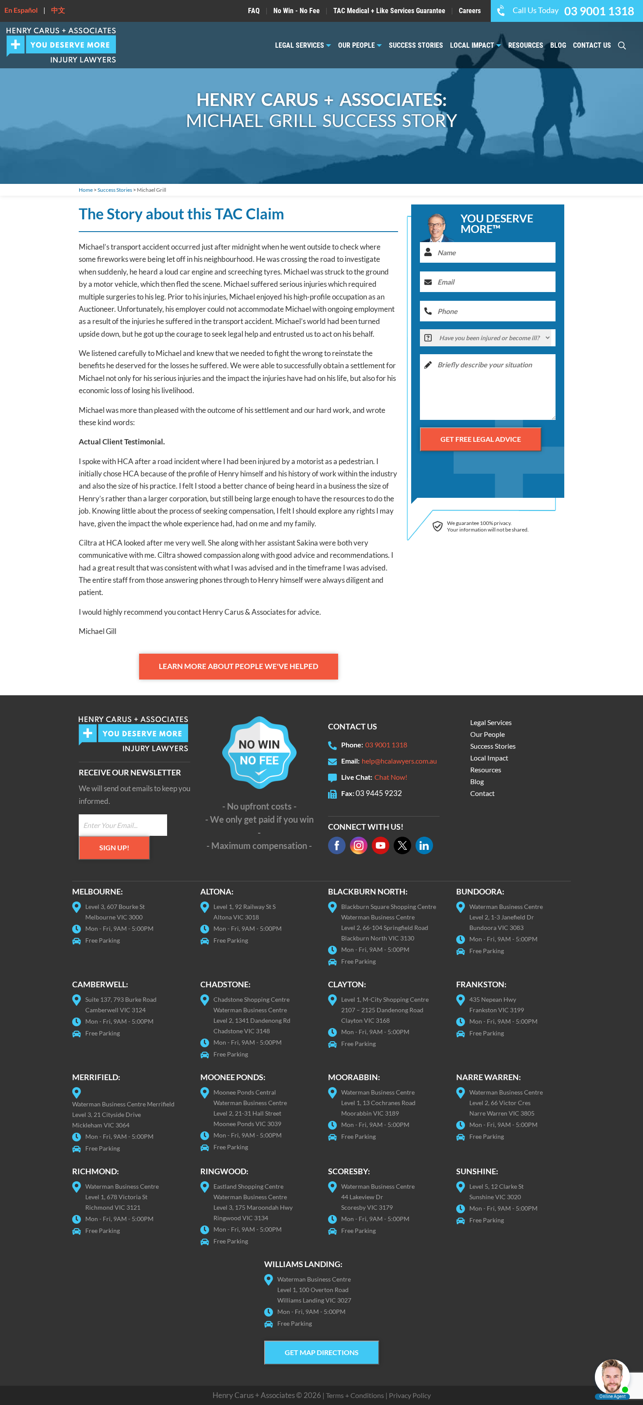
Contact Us (592, 45)
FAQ (254, 11)
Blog (558, 45)
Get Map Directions (322, 1352)
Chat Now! (390, 777)
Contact (482, 793)
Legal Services (299, 45)
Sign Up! (114, 847)
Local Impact (472, 45)
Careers (470, 11)
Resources (525, 45)
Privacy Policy (410, 1395)
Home (86, 190)
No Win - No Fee (296, 11)
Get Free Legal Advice (480, 439)
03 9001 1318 (386, 744)
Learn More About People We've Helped (238, 666)
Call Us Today (573, 10)
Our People (356, 45)
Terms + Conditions (355, 1395)
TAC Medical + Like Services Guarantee (389, 11)
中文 (58, 10)
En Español (21, 10)
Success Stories (416, 45)
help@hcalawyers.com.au (399, 761)
